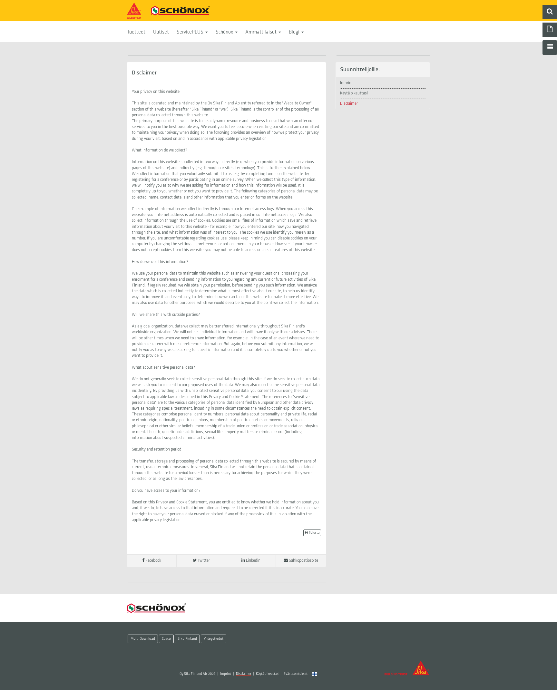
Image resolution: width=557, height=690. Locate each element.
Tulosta (313, 533)
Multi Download (143, 639)
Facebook (152, 561)
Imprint (346, 83)
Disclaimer (349, 104)
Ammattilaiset (261, 32)
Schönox (225, 32)
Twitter (203, 561)
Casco (166, 639)
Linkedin (252, 561)
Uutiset (161, 32)
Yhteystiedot (213, 639)
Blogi (295, 32)
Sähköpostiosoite (303, 561)
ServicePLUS (191, 32)
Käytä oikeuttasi (354, 93)
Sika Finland (187, 639)
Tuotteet (136, 32)
